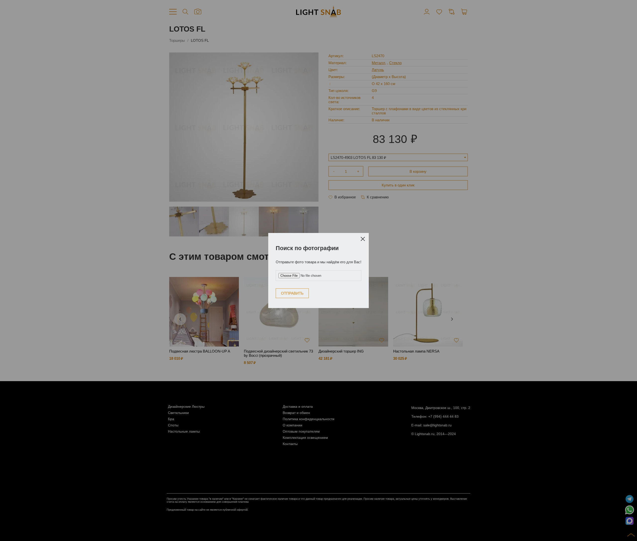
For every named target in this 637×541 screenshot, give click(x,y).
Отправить (337, 269)
